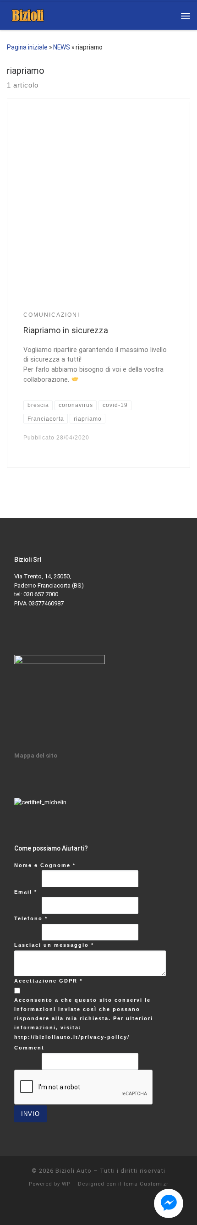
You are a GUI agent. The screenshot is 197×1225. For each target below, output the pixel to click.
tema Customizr (146, 1184)
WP (66, 1184)
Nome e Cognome (45, 865)
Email (25, 892)
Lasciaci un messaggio (54, 945)
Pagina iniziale (27, 47)
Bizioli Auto (73, 1170)
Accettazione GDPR (48, 980)
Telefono (31, 918)
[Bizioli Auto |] (27, 15)
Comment (29, 1047)
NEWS (61, 47)
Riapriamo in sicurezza (65, 330)
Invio (30, 1113)
